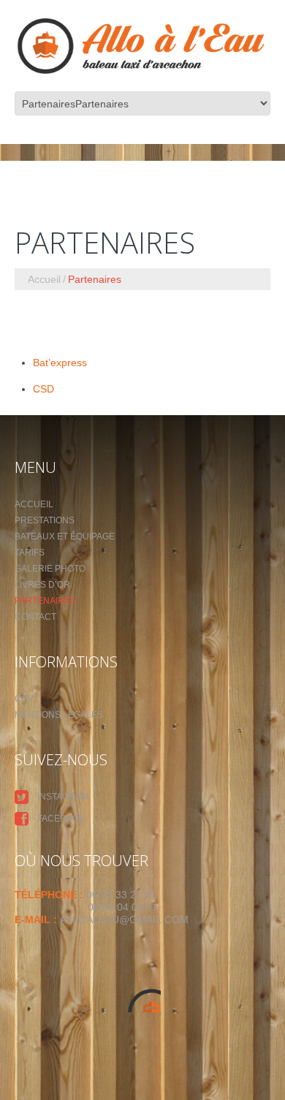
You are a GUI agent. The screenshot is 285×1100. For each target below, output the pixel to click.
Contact (35, 617)
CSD (43, 389)
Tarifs (30, 552)
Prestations (45, 520)
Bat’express (60, 362)
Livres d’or (42, 585)
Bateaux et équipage (65, 536)
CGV (24, 699)
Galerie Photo (50, 569)
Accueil (44, 279)
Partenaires (45, 601)
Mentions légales (59, 715)
